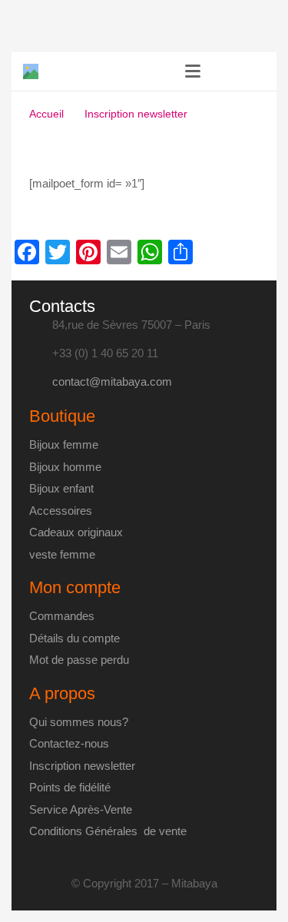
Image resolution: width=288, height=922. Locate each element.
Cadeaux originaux (76, 532)
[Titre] (30, 71)
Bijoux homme (65, 466)
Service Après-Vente (80, 809)
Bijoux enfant (61, 488)
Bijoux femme (63, 444)
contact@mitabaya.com (112, 381)
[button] (193, 71)
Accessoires (60, 510)
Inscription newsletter (82, 765)
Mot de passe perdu (79, 659)
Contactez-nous (69, 743)
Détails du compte (74, 638)
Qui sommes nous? (78, 721)
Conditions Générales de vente (108, 830)
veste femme (62, 554)
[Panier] (257, 71)
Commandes (61, 615)
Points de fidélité (70, 787)
